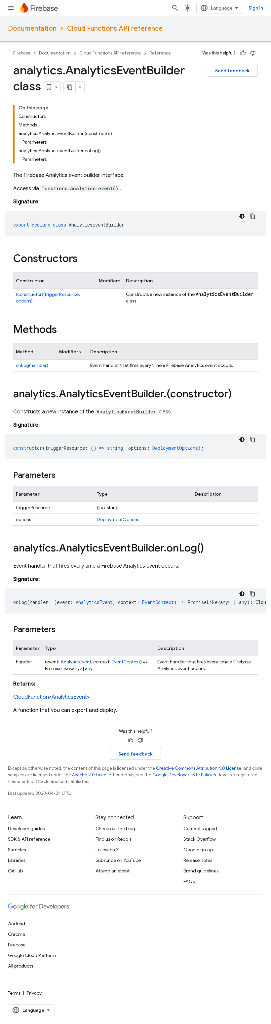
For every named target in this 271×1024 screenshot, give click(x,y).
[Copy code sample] (252, 216)
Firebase (21, 53)
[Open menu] (10, 8)
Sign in (256, 8)
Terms (14, 993)
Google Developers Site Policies (184, 775)
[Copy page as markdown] (70, 87)
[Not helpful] (253, 53)
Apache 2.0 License (91, 775)
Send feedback (232, 71)
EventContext (126, 662)
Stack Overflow (199, 839)
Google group (198, 850)
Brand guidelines (200, 871)
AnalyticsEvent (75, 662)
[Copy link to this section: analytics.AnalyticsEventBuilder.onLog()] (210, 549)
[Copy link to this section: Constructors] (84, 259)
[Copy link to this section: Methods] (63, 330)
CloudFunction (31, 697)
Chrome (16, 934)
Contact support (200, 828)
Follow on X (107, 850)
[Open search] (175, 8)
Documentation (32, 28)
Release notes (197, 860)
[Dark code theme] (242, 216)
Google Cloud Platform (32, 955)
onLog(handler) (32, 365)
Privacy (34, 993)
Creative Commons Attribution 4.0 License (198, 768)
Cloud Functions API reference (115, 28)
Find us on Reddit (113, 839)
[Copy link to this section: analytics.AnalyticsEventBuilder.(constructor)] (238, 395)
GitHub (15, 871)
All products (20, 966)
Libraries (16, 860)
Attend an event (113, 871)
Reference (160, 53)
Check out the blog (115, 828)
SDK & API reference (29, 839)
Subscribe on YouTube (118, 860)
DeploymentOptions (118, 519)
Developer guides (26, 828)
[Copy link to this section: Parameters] (62, 476)
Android (16, 924)
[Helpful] (243, 53)
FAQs (189, 881)
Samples (17, 850)
